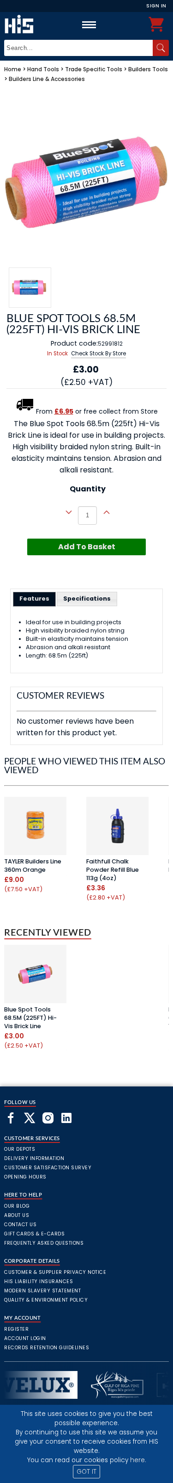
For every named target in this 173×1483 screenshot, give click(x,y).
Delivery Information (34, 1158)
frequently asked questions (44, 1243)
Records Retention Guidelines (46, 1347)
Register (16, 1329)
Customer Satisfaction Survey (47, 1167)
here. (138, 1460)
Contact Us (20, 1224)
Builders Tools (148, 69)
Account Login (25, 1338)
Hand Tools (43, 69)
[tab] (34, 599)
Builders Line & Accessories (47, 79)
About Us (16, 1215)
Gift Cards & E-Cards (34, 1233)
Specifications (87, 598)
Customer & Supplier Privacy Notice (55, 1272)
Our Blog (17, 1206)
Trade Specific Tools (93, 69)
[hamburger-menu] (89, 24)
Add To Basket (86, 546)
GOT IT (86, 1471)
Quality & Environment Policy (46, 1300)
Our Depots (19, 1149)
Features (34, 598)
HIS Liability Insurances (38, 1281)
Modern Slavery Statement (42, 1290)
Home (12, 69)
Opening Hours (25, 1176)
